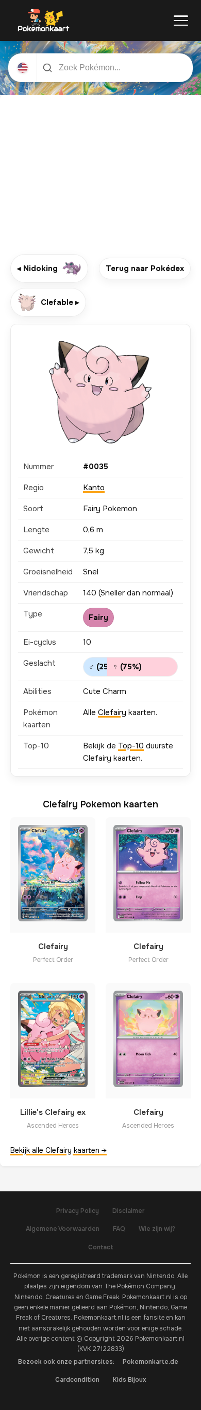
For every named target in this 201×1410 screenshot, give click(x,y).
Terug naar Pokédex (145, 268)
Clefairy (112, 712)
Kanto (94, 487)
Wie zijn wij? (157, 1229)
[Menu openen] (181, 20)
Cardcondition (77, 1380)
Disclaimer (128, 1211)
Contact (100, 1247)
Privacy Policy (77, 1211)
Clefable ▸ (60, 302)
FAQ (119, 1229)
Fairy (98, 617)
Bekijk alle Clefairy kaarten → (58, 1150)
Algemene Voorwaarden (62, 1229)
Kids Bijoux (129, 1380)
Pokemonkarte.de (150, 1362)
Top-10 (131, 746)
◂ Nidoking (37, 268)
